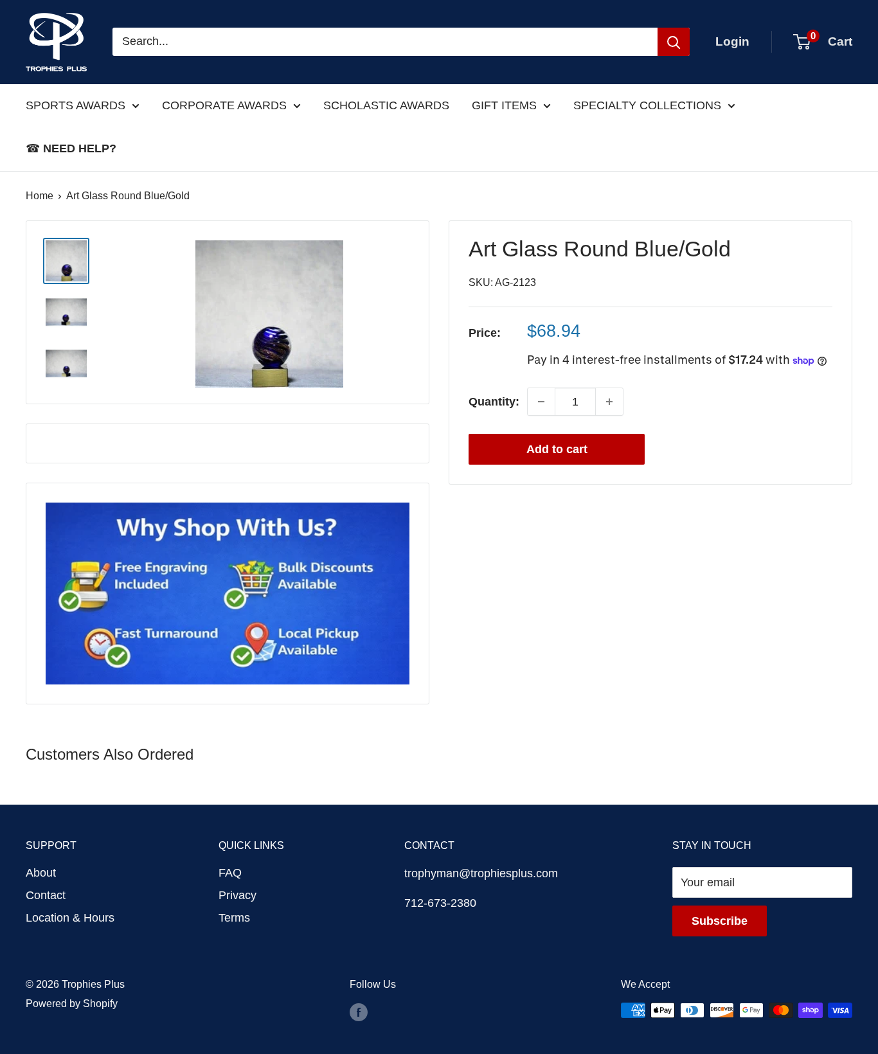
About (41, 872)
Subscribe (720, 921)
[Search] (674, 42)
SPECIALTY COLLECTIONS (647, 105)
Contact (46, 895)
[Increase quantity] (609, 401)
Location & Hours (70, 917)
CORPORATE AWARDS (224, 105)
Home (39, 195)
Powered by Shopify (72, 1003)
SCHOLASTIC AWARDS (386, 105)
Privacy (237, 895)
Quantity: (494, 401)
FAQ (230, 872)
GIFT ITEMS (504, 105)
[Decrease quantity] (541, 401)
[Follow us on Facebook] (359, 1012)
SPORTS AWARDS (75, 105)
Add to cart (556, 449)
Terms (234, 917)
